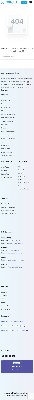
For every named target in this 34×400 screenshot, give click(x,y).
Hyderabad (16, 326)
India (3, 330)
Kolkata (4, 326)
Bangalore (24, 326)
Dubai (16, 330)
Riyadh (22, 321)
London (22, 330)
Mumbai (4, 321)
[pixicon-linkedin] (13, 356)
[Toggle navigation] (31, 2)
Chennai (16, 321)
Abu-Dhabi (9, 330)
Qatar (27, 330)
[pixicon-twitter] (3, 356)
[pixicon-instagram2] (6, 356)
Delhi (10, 326)
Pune (10, 321)
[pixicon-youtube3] (10, 356)
